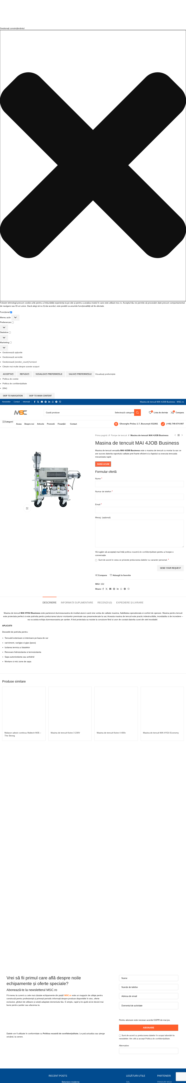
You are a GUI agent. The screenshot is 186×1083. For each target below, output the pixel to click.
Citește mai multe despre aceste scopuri (20, 366)
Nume (98, 478)
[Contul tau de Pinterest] (46, 402)
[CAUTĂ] (137, 412)
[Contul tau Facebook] (34, 402)
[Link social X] (38, 402)
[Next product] (182, 435)
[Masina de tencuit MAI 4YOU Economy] (162, 708)
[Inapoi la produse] (178, 435)
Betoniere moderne (70, 1082)
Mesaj (103, 517)
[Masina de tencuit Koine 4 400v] (116, 708)
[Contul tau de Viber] (60, 402)
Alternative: (124, 1045)
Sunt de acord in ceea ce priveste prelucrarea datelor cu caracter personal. (133, 560)
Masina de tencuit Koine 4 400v (111, 733)
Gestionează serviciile (12, 357)
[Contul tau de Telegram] (56, 402)
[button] (93, 165)
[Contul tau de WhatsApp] (52, 402)
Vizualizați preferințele (49, 374)
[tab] (50, 601)
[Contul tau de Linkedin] (49, 402)
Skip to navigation (13, 396)
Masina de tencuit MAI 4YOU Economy (161, 733)
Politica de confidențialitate (14, 383)
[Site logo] (20, 412)
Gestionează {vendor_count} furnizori (19, 362)
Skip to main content (40, 396)
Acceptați (8, 374)
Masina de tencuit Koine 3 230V (65, 733)
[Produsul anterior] (175, 435)
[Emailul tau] (42, 402)
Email (98, 504)
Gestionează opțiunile (12, 352)
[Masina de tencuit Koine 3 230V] (70, 708)
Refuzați (24, 374)
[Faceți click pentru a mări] (27, 508)
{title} (4, 388)
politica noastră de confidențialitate (141, 552)
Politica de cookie (10, 379)
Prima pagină (101, 435)
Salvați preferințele (80, 374)
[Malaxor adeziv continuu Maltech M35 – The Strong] (23, 708)
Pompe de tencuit (119, 435)
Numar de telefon (104, 491)
